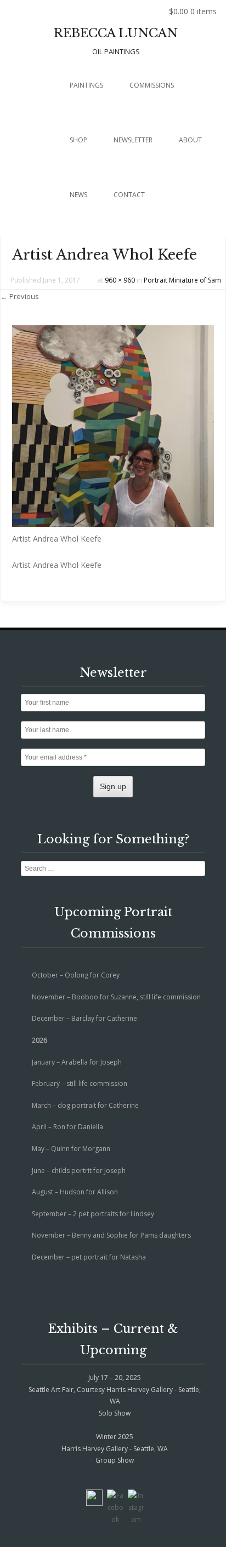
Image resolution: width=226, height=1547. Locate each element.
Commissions (151, 85)
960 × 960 (120, 280)
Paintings (86, 85)
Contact (129, 194)
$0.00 (193, 11)
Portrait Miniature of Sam (182, 280)
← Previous (20, 296)
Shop (78, 140)
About (190, 140)
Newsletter (133, 140)
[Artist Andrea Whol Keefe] (113, 524)
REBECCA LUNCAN (116, 33)
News (78, 194)
